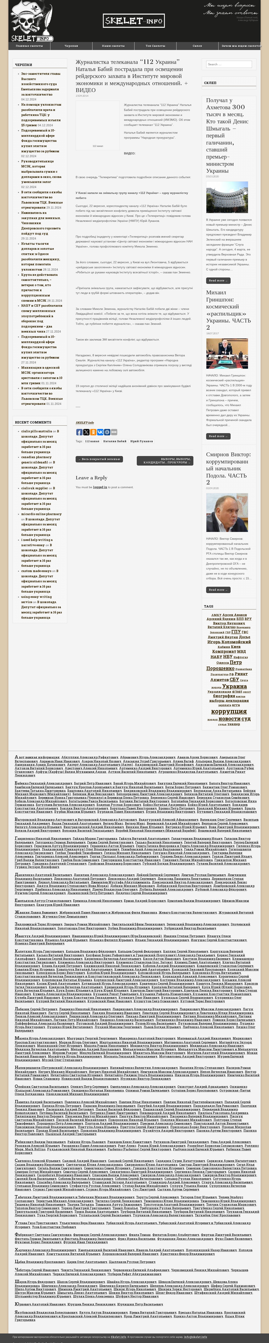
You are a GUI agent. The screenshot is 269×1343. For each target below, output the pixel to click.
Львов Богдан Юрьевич (162, 1027)
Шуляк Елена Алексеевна (93, 1296)
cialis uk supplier (34, 488)
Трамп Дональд (125, 1208)
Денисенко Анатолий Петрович (80, 879)
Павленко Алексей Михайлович (91, 1102)
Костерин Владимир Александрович (190, 980)
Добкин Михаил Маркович (132, 886)
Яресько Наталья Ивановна (200, 1312)
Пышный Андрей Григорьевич (70, 1134)
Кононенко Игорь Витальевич (216, 973)
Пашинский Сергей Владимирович (171, 1109)
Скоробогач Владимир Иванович (63, 1175)
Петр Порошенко (224, 665)
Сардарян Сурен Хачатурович (180, 1161)
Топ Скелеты (155, 46)
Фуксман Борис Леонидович (38, 1242)
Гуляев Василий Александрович (223, 864)
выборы (217, 700)
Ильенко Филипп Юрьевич (111, 940)
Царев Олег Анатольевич (87, 1262)
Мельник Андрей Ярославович (96, 1049)
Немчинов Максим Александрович (169, 1072)
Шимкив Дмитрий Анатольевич (85, 1289)
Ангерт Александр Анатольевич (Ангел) (100, 765)
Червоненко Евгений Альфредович (141, 1270)
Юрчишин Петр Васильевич (140, 1304)
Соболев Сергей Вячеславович (139, 1179)
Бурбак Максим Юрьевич (75, 812)
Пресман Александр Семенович (166, 1123)
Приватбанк (243, 669)
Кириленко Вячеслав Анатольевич (112, 959)
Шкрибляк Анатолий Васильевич (231, 1289)
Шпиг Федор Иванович (174, 1293)
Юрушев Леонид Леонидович (91, 1304)
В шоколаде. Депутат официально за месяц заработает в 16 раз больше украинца (40, 441)
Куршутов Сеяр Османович (156, 1001)
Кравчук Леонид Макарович (219, 983)
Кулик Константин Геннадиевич (89, 998)
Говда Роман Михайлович (205, 849)
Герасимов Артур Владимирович (61, 846)
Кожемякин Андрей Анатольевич (142, 969)
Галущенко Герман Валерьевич (60, 842)
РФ (231, 674)
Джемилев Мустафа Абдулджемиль (120, 882)
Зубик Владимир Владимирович (135, 928)
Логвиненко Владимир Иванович (183, 1020)
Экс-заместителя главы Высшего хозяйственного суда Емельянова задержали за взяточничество (41, 84)
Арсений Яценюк (221, 619)
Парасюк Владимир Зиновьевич (109, 1106)
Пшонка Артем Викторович (219, 1131)
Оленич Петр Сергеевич (89, 1087)
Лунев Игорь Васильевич (155, 1023)
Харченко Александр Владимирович (45, 1250)
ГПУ (236, 631)
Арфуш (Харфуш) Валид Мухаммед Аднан (71, 772)
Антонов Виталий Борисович (39, 768)
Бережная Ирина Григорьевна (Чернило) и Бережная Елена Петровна (93, 798)
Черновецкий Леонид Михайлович (200, 1270)
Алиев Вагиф (183, 761)
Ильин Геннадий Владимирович (162, 940)
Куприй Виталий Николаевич (61, 1001)
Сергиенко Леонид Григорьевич (200, 1172)
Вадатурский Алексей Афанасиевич (168, 820)
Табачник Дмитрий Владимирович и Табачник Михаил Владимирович (74, 1197)
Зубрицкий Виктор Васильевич (190, 928)
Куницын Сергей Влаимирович (187, 998)
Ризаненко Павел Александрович (89, 1146)
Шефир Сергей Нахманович (233, 1286)
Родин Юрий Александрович (162, 1146)
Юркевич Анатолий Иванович (40, 1304)
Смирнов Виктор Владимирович (229, 1175)
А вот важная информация (37, 757)
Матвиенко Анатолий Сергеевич (190, 1042)
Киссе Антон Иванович (162, 959)
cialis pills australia (36, 431)
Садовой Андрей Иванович (84, 1161)
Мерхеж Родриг (65, 1053)
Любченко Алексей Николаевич (208, 1027)
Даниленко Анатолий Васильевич (43, 875)
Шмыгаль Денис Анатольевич (82, 1293)
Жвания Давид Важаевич (36, 912)
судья (222, 724)
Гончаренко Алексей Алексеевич (61, 856)
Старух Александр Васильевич (227, 1182)
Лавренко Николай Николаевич (85, 1009)
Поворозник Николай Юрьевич (133, 1120)
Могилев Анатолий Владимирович (216, 1053)
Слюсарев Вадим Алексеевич (115, 1175)
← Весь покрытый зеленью (99, 459)
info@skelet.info (195, 1337)
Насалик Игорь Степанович (201, 1068)
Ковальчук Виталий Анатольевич (84, 969)
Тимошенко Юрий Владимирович (228, 1201)
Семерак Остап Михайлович (38, 1172)
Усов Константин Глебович (54, 1227)
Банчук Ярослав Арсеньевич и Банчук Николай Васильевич (114, 787)
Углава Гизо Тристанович (36, 1223)
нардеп (212, 719)
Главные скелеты (29, 46)
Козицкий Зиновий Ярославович (199, 969)
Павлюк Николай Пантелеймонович (193, 1102)
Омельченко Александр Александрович (143, 1087)
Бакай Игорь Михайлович (134, 783)
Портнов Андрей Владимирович (111, 1123)
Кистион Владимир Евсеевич (207, 959)
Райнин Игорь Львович (86, 1142)
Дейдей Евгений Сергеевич (158, 875)
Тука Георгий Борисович (57, 1215)
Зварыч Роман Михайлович (87, 924)
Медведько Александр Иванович (217, 1046)
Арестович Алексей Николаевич (91, 768)
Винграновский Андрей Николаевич (93, 827)
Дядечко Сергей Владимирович (141, 893)
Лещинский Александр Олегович (96, 1016)
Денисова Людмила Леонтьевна (184, 879)
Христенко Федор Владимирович (187, 1254)
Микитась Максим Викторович (159, 1053)
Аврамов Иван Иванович (60, 761)
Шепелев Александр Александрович (179, 1286)
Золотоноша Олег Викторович (82, 928)
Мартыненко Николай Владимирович (130, 1042)
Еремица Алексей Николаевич (97, 901)
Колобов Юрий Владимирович (111, 973)
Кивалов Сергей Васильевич (60, 959)
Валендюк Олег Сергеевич (221, 820)
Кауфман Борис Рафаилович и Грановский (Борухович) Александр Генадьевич (150, 955)
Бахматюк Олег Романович (225, 787)
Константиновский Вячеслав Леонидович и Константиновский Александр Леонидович (88, 976)
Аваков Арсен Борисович (197, 757)
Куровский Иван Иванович (109, 1001)
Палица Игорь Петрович (61, 1106)
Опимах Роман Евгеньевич (147, 1090)
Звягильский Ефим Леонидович (138, 924)
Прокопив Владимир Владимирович (110, 1131)
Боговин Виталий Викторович (144, 801)
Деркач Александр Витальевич (63, 882)
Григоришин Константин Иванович (131, 860)
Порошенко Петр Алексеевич (60, 1123)
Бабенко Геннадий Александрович (43, 783)
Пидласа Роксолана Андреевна (223, 1113)
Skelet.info (118, 1337)
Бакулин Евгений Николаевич (182, 783)
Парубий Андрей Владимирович (164, 1106)
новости (230, 718)
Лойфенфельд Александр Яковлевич (44, 1023)
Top (259, 1333)
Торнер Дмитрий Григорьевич (86, 1208)
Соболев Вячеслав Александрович (85, 1179)
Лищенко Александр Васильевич (127, 1020)
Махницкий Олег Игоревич (59, 1046)
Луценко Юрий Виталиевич (70, 1027)
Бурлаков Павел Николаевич (120, 812)
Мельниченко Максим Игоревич (149, 1049)
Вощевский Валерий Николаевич (225, 831)
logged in (100, 487)
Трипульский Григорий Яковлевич (44, 1212)
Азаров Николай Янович (101, 761)
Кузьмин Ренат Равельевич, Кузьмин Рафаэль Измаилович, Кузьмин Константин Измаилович (172, 994)
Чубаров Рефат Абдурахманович (134, 1274)
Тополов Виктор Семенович (37, 1208)
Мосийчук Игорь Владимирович (75, 1056)
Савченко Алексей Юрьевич (38, 1161)
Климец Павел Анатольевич (197, 962)
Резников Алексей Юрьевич (37, 1146)
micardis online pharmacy (41, 514)
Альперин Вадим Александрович (223, 761)
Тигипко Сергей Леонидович (118, 1201)
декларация (237, 700)
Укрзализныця (219, 691)
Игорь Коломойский (229, 641)
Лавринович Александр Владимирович (145, 1009)
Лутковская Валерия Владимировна (208, 1023)
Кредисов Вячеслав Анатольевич (76, 987)
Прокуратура (219, 674)
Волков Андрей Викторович (38, 831)
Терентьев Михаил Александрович (65, 1201)
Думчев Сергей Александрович (40, 893)
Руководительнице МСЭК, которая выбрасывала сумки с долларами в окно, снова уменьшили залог (41, 171)
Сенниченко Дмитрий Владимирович (141, 1172)
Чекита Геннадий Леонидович (86, 1270)
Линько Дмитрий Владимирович (153, 1016)
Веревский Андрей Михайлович (173, 823)
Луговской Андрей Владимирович (104, 1023)
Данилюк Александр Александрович (104, 875)
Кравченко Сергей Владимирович (167, 983)
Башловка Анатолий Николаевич (94, 791)
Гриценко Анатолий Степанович (59, 864)
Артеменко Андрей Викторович (145, 768)
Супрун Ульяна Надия (189, 1186)
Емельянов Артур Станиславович (43, 901)
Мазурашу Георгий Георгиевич (92, 1038)
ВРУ (248, 619)
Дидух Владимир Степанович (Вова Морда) (73, 886)
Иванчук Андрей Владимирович (42, 936)
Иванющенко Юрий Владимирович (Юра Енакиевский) (117, 936)
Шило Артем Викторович (35, 1289)
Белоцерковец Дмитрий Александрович (149, 794)
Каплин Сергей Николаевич (185, 951)
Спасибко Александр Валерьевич (63, 1182)
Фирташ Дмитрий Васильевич (226, 1235)
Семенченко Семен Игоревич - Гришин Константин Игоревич (134, 1168)
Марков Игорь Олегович (78, 1042)
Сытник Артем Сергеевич (178, 1189)
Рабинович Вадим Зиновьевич (40, 1142)
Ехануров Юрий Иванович (58, 905)
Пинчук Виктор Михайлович (143, 1116)
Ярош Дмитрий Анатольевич (148, 1316)
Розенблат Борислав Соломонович (215, 1146)
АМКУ (216, 615)
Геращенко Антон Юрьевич (112, 846)
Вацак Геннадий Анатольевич (76, 823)
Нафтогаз (240, 657)
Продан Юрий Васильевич (57, 1131)
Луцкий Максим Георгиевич (118, 1027)
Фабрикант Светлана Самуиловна (43, 1235)
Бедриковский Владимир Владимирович (158, 791)
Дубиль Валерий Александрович (166, 889)
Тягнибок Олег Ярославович (217, 1215)
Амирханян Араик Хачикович (40, 765)
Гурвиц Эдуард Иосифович (37, 867)
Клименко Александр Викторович (86, 962)
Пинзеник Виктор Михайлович (91, 1116)
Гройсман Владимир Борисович (114, 864)
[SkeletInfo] (134, 21)
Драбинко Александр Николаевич (63, 889)
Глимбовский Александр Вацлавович (151, 849)
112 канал (92, 441)
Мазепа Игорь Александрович (40, 1038)
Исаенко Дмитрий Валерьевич (40, 943)
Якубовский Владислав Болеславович (46, 1312)
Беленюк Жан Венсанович (94, 794)
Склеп (197, 46)
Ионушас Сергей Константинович (219, 940)
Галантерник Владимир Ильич (197, 839)
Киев (236, 646)
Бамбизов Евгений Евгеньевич (39, 787)
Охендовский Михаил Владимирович (77, 1094)
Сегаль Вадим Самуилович (60, 1168)
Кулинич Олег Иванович (139, 998)
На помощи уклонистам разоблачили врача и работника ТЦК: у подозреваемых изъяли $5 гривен (41, 115)
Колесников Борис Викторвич (60, 973)
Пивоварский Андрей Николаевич (168, 1113)
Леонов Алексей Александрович (41, 1016)
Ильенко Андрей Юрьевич (66, 940)
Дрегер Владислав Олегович (115, 889)
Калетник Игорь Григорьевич (39, 951)
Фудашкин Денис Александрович (185, 1239)
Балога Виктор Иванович (229, 783)
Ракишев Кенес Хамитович (129, 1142)
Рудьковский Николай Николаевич (76, 1149)
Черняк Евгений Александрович (79, 1274)
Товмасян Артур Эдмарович (118, 1204)
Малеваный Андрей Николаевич (204, 1038)
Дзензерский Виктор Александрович (182, 882)
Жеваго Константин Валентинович (188, 912)
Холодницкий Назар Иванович (211, 1250)
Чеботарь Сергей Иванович (37, 1270)
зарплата (224, 705)
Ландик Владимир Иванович (116, 1013)
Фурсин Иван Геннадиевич (85, 1242)
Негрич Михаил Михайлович (62, 1072)
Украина (234, 686)
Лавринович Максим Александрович (210, 1009)
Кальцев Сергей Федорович (139, 951)
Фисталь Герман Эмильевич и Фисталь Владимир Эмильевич (65, 1239)
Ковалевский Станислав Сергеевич (225, 966)
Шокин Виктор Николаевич (131, 1293)
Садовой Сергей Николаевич (131, 1161)
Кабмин (224, 647)
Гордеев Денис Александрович (185, 856)
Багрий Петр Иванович (93, 783)
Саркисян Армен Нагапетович (232, 1161)
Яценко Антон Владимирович (198, 1316)
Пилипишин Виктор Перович (39, 1116)
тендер (233, 724)
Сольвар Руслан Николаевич (187, 1179)
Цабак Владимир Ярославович (40, 1262)
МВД (241, 651)
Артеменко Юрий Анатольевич (199, 768)
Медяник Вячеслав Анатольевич (42, 1049)
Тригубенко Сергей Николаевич (218, 1208)
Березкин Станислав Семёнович (223, 798)
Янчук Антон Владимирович (103, 1312)
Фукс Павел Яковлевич (233, 1239)
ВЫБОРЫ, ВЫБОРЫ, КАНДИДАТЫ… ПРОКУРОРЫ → (167, 460)
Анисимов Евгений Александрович (224, 765)
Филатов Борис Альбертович (175, 1235)
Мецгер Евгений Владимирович (105, 1053)
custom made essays (36, 571)
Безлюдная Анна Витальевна (217, 791)
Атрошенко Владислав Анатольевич (188, 772)
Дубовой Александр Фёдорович (221, 889)
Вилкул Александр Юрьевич (38, 827)
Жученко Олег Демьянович (64, 916)
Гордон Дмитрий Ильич (232, 856)
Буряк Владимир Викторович (170, 812)
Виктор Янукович (229, 623)
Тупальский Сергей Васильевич (105, 1215)
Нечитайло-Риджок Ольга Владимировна (138, 1075)
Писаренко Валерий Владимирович (199, 1116)
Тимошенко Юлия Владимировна (171, 1201)
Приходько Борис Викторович (195, 1127)
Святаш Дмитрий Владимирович (207, 1165)
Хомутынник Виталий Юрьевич (73, 1254)
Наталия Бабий (115, 441)
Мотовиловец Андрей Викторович (187, 1056)
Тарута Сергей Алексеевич (157, 1197)
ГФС (245, 632)
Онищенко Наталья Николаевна (97, 1090)
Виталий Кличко (222, 627)
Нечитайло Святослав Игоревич (76, 1075)
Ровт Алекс (127, 1146)
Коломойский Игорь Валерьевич (164, 973)
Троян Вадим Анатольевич (96, 1212)
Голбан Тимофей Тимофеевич (78, 853)
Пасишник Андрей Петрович (70, 1109)
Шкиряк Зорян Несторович (180, 1289)
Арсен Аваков (234, 615)
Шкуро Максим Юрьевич (35, 1293)
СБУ (234, 679)
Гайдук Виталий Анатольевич (144, 839)
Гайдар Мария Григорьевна (95, 839)
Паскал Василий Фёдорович (118, 1109)
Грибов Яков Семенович (80, 860)
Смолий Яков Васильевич (36, 1179)
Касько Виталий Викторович (60, 955)
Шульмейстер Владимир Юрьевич (43, 1296)
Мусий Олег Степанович (62, 1060)
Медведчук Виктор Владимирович (159, 1046)
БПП (240, 619)
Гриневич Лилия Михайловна (187, 860)
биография (224, 695)
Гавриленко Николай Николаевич (43, 839)
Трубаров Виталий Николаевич (146, 1212)
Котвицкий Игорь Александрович (110, 983)
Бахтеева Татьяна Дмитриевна (40, 791)
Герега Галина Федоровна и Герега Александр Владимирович (185, 846)
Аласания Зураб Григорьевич (147, 761)
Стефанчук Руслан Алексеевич (95, 1186)
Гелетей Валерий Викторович (208, 842)
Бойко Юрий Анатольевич (209, 805)
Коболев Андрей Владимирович (169, 966)
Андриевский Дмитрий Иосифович (164, 765)
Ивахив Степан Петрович (184, 936)
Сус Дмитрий (144, 1189)
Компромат (224, 651)
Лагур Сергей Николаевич (69, 1013)
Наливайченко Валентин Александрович (144, 1068)
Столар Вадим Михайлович (145, 1186)
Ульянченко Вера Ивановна (81, 1223)
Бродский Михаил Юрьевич (220, 808)
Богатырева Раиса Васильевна (93, 801)
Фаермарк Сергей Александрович (100, 1235)
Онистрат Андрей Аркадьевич (202, 1087)
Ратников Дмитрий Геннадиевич (181, 1142)
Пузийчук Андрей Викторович (169, 1131)
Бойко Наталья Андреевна (164, 805)
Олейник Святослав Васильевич (42, 1087)
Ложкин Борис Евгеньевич (233, 1020)
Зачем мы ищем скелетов (241, 46)
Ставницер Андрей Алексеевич (174, 1182)
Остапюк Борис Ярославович (194, 1090)
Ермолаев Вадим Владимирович (193, 901)
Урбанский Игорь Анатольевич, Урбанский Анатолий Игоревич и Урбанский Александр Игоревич (133, 1225)
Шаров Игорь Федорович (35, 1282)
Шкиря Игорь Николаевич (134, 1289)
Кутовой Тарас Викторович (202, 1001)
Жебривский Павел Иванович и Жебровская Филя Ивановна (108, 912)
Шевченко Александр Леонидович (69, 1286)
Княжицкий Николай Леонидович (112, 966)
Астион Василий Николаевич (132, 772)
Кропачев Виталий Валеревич (176, 987)
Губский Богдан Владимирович (168, 864)
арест (247, 691)
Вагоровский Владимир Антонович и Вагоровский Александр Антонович (76, 820)
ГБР (228, 632)
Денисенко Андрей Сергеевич (132, 879)
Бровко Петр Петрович (176, 808)
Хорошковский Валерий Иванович (130, 1254)
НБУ (228, 656)
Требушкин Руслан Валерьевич (165, 1208)
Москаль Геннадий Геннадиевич (130, 1056)
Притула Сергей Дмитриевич (144, 1127)
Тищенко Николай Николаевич (40, 1204)
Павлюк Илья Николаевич (140, 1102)
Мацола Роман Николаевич (106, 1046)
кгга (236, 705)
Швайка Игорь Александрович (132, 1282)
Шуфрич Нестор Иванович (137, 1296)
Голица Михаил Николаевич (127, 853)
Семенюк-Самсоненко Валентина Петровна (221, 1168)
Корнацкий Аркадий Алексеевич (189, 976)
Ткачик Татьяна (80, 1204)
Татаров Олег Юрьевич (199, 1197)
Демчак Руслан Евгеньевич (203, 875)
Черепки (71, 46)
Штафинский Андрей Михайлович (223, 1293)
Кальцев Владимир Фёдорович (91, 951)
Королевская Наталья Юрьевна (67, 980)
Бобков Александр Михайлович (41, 801)
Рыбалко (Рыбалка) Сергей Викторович (139, 1149)
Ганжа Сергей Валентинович (110, 842)
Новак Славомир (46, 1079)
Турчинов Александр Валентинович (163, 1215)
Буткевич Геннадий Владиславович (227, 812)
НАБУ (216, 656)
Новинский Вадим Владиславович (90, 1079)
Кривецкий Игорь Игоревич (127, 987)
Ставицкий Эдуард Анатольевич (119, 1182)
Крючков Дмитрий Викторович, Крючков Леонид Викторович (181, 990)
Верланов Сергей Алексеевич (225, 823)
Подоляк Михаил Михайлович (186, 1120)
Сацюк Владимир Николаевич (39, 1165)
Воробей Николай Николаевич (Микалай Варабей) (156, 831)
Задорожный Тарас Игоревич (38, 924)
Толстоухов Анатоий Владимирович (174, 1204)
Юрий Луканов (141, 441)
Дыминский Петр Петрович (90, 893)
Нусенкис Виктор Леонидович (145, 1079)
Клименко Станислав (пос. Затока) (144, 962)
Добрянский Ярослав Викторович (184, 886)
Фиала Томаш (140, 1235)
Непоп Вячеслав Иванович (221, 1072)
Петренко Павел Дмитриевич (114, 1113)
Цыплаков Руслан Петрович (132, 1262)
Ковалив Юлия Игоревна (35, 969)
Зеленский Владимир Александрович (198, 924)
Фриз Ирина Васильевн (137, 1239)
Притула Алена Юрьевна (98, 1127)
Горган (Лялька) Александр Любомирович (124, 856)
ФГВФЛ (237, 691)
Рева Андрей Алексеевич (231, 1142)
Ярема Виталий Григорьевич (153, 1312)
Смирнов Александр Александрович (171, 1175)
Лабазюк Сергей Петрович (36, 1009)
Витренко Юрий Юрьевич (186, 827)
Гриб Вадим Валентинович (37, 860)
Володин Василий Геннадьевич (88, 831)
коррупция (229, 711)
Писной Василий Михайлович (81, 1120)
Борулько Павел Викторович (133, 808)
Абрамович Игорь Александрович (147, 757)
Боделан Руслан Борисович (118, 805)
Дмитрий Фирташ (223, 637)
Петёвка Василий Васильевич (63, 1113)
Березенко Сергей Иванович (172, 798)
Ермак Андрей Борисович (145, 901)
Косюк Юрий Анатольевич (58, 983)
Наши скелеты (113, 46)
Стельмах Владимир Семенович (41, 1186)
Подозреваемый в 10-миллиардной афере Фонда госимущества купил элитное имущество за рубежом (40, 140)
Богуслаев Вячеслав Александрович (65, 805)
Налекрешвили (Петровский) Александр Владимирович (61, 1068)
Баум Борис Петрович (183, 787)
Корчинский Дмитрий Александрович (126, 980)
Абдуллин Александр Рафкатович (89, 757)
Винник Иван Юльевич (145, 827)
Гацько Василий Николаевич (158, 842)
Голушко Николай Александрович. (181, 853)
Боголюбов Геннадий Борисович (197, 801)
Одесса (222, 662)
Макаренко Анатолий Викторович (147, 1038)
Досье (244, 636)
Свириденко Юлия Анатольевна (150, 1165)
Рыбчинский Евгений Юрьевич (198, 1149)
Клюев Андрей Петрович (62, 966)
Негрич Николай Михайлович (114, 1072)
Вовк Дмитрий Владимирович (234, 827)
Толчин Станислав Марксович (231, 1204)
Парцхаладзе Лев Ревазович (216, 1106)
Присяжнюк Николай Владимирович (45, 1127)
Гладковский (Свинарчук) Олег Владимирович (80, 849)
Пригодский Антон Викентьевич (221, 1123)
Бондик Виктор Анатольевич (84, 808)
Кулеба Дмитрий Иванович (37, 998)
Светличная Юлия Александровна (94, 1165)
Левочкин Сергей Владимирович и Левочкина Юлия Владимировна (197, 1013)
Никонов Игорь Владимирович (200, 1075)
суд (246, 718)
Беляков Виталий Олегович (206, 794)
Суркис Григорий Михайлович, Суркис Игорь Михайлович (82, 1189)
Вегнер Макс (113, 823)
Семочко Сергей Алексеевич (85, 1172)
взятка (240, 696)
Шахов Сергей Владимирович (81, 1282)
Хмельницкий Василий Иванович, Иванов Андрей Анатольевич (131, 1250)
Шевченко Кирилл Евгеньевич (123, 1286)
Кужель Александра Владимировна (62, 994)
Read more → (218, 280)
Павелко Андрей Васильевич (39, 1102)
